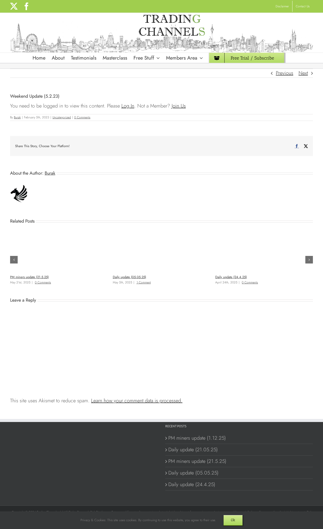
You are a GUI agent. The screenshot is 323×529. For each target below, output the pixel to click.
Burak (17, 117)
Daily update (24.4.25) (231, 277)
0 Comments (82, 117)
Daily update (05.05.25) (129, 277)
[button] (14, 259)
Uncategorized (61, 117)
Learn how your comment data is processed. (136, 400)
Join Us (179, 106)
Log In (127, 106)
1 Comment (144, 282)
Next (303, 73)
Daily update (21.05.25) (193, 449)
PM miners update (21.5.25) (29, 277)
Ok (233, 520)
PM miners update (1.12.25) (197, 438)
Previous (284, 73)
